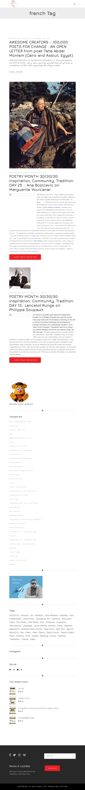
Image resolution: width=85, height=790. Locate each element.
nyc (22, 632)
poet (35, 632)
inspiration (61, 622)
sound (53, 636)
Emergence (15, 462)
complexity (16, 454)
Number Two (16, 515)
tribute (24, 639)
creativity (55, 619)
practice (20, 636)
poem (28, 632)
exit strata (21, 622)
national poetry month (31, 629)
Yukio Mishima (38, 241)
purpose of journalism (22, 540)
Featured (14, 475)
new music (49, 629)
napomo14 (14, 629)
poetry (42, 632)
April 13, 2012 (38, 293)
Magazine (14, 507)
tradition (61, 636)
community (28, 619)
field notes (33, 622)
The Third (15, 552)
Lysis (73, 236)
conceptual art (43, 619)
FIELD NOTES (16, 479)
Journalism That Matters (24, 503)
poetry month (52, 632)
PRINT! (12, 536)
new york (60, 629)
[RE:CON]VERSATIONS (20, 422)
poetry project (67, 632)
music (60, 625)
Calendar (63, 615)
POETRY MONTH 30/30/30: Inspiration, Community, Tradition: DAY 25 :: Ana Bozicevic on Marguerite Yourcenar (41, 183)
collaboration (15, 619)
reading (44, 636)
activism (25, 615)
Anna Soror (35, 230)
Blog (12, 442)
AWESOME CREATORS (20, 438)
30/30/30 (13, 426)
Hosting (14, 499)
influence (50, 622)
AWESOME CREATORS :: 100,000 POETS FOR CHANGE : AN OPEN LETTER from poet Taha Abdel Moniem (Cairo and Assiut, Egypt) (41, 49)
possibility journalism (22, 532)
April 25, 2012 (38, 172)
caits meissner (51, 615)
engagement (16, 466)
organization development (25, 519)
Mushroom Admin (19, 38)
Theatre (13, 556)
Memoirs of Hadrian (54, 207)
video (32, 639)
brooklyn (39, 615)
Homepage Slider (19, 495)
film (42, 622)
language (27, 625)
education (66, 619)
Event (12, 622)
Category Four (18, 446)
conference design (20, 458)
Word (12, 564)
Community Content (21, 450)
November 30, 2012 (41, 38)
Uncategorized (18, 560)
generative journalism (22, 491)
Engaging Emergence (21, 470)
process (35, 636)
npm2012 (14, 632)
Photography (17, 527)
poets (11, 636)
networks (15, 511)
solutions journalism (22, 544)
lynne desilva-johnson (45, 625)
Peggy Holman (17, 523)
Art (11, 434)
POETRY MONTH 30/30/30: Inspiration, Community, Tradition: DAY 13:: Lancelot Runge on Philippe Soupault (41, 303)
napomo (68, 625)
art (31, 615)
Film (11, 483)
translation (14, 639)
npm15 (70, 629)
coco (71, 615)
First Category (18, 487)
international (15, 625)
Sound (12, 548)
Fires (32, 233)
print (27, 636)
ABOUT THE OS (17, 430)
